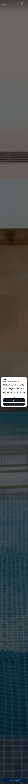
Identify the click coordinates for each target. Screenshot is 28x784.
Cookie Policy (6, 393)
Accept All (14, 404)
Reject (14, 400)
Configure (14, 397)
